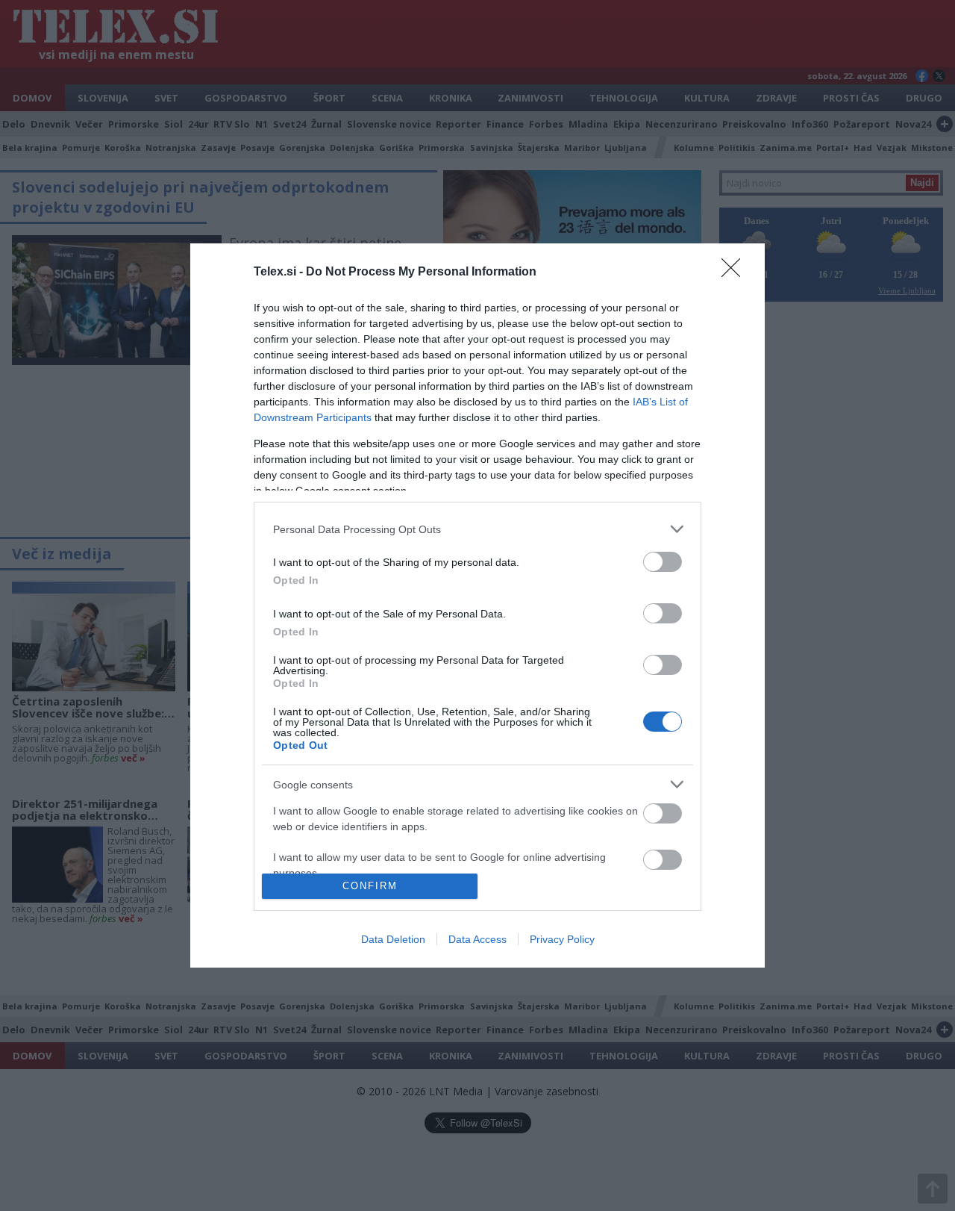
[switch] (662, 562)
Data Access (477, 939)
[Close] (735, 272)
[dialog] (477, 605)
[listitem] (477, 529)
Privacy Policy (562, 939)
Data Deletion (393, 939)
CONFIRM (370, 885)
